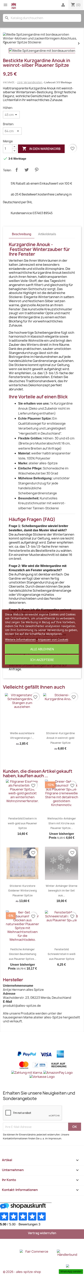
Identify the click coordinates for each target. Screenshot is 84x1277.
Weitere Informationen (20, 639)
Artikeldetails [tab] (47, 234)
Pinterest (36, 170)
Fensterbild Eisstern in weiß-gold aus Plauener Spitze (22, 823)
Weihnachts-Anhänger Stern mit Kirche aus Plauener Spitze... (61, 823)
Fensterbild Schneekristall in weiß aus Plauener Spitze (61, 954)
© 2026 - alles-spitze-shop (22, 1272)
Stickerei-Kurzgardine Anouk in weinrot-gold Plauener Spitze (60, 738)
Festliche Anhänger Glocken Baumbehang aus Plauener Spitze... (22, 954)
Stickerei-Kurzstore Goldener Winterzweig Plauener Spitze (22, 890)
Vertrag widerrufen (42, 1233)
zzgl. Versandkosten (30, 82)
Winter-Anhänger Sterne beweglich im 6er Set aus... (61, 890)
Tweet (26, 170)
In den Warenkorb (41, 148)
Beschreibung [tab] (21, 234)
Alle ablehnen (42, 649)
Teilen (17, 170)
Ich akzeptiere (42, 660)
